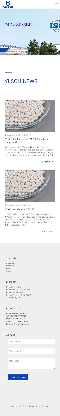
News (8, 268)
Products (10, 266)
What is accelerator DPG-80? (20, 209)
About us (10, 263)
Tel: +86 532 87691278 (16, 316)
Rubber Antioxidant (14, 292)
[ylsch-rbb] (8, 4)
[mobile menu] (56, 4)
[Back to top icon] (30, 403)
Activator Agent (13, 297)
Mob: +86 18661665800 (16, 319)
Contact (9, 271)
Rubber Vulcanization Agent (18, 289)
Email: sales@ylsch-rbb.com (18, 313)
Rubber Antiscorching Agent (18, 295)
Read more (48, 162)
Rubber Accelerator (14, 287)
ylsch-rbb (11, 135)
